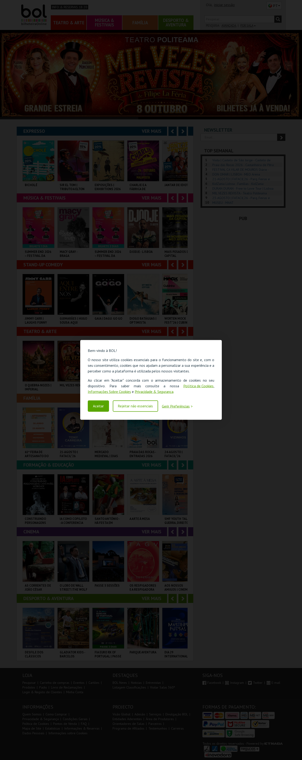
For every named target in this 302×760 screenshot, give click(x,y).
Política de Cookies (198, 386)
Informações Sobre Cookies (109, 391)
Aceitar (98, 406)
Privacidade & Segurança (154, 391)
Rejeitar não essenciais (135, 406)
